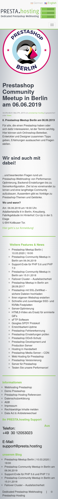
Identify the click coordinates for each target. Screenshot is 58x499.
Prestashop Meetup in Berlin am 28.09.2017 (30, 284)
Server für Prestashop (24, 364)
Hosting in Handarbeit (24, 349)
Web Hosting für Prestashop (28, 356)
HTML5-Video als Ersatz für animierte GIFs (33, 314)
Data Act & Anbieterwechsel (21, 413)
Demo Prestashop (15, 391)
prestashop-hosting (36, 113)
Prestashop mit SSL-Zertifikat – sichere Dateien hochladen (29, 292)
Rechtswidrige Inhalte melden (22, 409)
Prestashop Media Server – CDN (30, 353)
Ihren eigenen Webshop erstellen (31, 297)
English (51, 3)
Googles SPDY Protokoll (26, 323)
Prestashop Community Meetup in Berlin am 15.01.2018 (31, 273)
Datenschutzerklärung (17, 398)
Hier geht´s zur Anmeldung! (18, 228)
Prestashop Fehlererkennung (28, 330)
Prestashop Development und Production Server (29, 343)
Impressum (11, 405)
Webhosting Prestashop (18, 387)
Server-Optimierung (23, 308)
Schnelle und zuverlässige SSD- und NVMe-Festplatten (33, 303)
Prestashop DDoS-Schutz (26, 338)
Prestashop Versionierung (26, 360)
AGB (7, 402)
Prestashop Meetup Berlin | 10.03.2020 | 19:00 (27, 251)
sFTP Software (20, 319)
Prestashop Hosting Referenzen (23, 394)
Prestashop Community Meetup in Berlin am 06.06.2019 (31, 258)
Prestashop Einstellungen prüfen (30, 334)
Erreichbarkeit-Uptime (24, 327)
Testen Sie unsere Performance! (30, 367)
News (9, 115)
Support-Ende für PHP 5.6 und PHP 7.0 (32, 266)
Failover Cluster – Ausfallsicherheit (32, 279)
